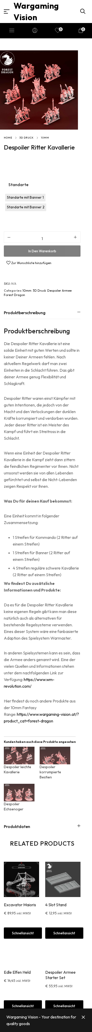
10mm (45, 137)
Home (8, 137)
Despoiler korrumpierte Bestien (50, 772)
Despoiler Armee (59, 290)
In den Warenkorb (42, 251)
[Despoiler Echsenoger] (19, 792)
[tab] (42, 312)
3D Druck (26, 137)
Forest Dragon (14, 295)
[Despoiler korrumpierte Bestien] (55, 755)
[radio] (25, 197)
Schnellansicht (23, 1006)
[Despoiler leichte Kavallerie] (19, 755)
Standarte (18, 184)
